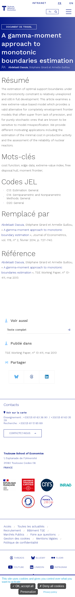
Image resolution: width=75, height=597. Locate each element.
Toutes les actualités (30, 526)
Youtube (18, 567)
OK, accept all (24, 586)
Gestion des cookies (17, 538)
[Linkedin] (46, 375)
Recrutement (12, 530)
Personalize (28, 591)
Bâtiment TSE (36, 530)
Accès (7, 526)
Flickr (59, 558)
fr (59, 3)
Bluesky (40, 558)
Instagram (60, 567)
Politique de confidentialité (21, 542)
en (71, 3)
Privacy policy (50, 592)
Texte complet (16, 329)
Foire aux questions (43, 534)
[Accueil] (9, 9)
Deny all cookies (53, 586)
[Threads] (31, 375)
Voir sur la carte (16, 412)
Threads (19, 558)
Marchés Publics (14, 534)
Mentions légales (47, 538)
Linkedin (39, 567)
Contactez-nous (19, 433)
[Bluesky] (16, 375)
